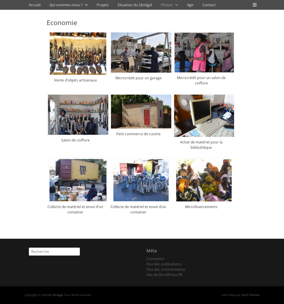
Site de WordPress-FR (164, 274)
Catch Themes (250, 295)
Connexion (155, 258)
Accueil (35, 4)
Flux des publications (163, 264)
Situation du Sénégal (135, 4)
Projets (103, 4)
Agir (190, 4)
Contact (209, 4)
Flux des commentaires (165, 269)
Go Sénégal (55, 295)
